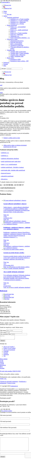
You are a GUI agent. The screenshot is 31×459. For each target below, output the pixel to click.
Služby (2, 362)
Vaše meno (3, 330)
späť (1, 85)
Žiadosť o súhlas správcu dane (11, 138)
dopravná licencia (6, 173)
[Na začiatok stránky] (6, 411)
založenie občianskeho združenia (10, 158)
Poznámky (3, 433)
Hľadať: (4, 68)
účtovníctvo (4, 179)
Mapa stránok (3, 359)
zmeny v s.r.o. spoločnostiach (9, 164)
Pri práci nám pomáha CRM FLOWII (10, 371)
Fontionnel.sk (14, 386)
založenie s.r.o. (5, 152)
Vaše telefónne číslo (5, 334)
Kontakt (2, 368)
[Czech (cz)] (4, 7)
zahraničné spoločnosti (7, 176)
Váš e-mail (3, 332)
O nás (1, 360)
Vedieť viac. (3, 378)
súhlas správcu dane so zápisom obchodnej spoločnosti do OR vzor (15, 146)
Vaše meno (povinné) (6, 415)
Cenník (2, 363)
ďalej (1, 92)
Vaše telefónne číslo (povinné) (8, 427)
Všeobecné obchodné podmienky (9, 381)
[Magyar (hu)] (7, 8)
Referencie (3, 365)
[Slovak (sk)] (7, 5)
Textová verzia (11, 383)
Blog (1, 366)
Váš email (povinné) (5, 421)
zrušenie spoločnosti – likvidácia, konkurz (12, 167)
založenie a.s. (4, 155)
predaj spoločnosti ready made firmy (11, 161)
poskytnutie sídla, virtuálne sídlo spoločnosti (13, 170)
